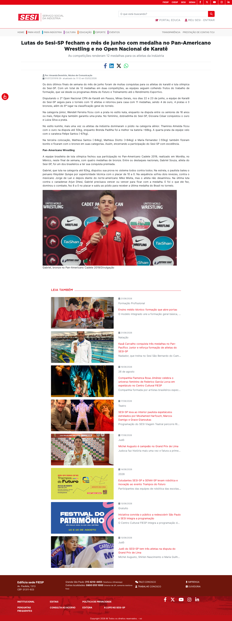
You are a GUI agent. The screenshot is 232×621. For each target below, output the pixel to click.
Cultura (70, 32)
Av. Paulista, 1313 (26, 586)
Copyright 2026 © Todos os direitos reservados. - (116, 618)
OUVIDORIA (194, 586)
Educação (85, 32)
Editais (54, 601)
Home (21, 32)
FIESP (166, 2)
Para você (34, 32)
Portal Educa (169, 20)
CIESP (175, 2)
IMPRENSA (193, 582)
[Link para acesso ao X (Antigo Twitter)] (172, 600)
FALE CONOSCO (147, 582)
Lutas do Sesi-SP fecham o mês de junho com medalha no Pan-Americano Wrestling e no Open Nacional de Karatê (116, 46)
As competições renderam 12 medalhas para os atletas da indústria (116, 56)
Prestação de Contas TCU (198, 32)
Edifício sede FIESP (30, 582)
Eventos (114, 32)
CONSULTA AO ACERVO (62, 607)
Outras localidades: (98, 587)
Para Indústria (53, 32)
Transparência (171, 32)
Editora (87, 607)
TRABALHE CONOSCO (149, 586)
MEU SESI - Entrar (201, 20)
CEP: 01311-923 (25, 589)
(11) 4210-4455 (93, 582)
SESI (183, 2)
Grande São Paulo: (93, 582)
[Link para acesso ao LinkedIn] (197, 600)
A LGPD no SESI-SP (114, 607)
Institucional (26, 601)
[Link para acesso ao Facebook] (165, 600)
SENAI (192, 2)
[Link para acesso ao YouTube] (181, 600)
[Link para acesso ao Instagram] (189, 600)
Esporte (100, 32)
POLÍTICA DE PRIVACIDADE (97, 601)
